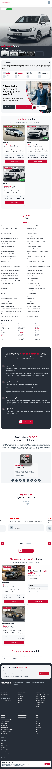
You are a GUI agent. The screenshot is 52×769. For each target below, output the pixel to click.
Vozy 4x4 (3, 715)
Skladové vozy (4, 723)
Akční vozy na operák (40, 696)
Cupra (37, 729)
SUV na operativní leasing (6, 729)
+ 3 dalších (40, 53)
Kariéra (20, 698)
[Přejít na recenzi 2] (21, 543)
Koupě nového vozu (40, 700)
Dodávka (8, 73)
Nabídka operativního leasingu (42, 694)
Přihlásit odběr (44, 673)
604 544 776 (4, 692)
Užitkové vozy (4, 725)
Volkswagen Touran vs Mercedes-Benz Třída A (13, 655)
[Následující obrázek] (24, 133)
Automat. (20, 332)
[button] (26, 62)
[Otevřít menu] (49, 2)
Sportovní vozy (4, 727)
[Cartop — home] (6, 3)
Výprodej (3, 717)
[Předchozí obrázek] (5, 133)
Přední (2, 335)
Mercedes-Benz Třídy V (6, 719)
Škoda (37, 719)
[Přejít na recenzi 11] (29, 543)
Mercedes (38, 725)
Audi (37, 715)
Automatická (21, 73)
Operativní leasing (40, 692)
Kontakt (20, 700)
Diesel (7, 77)
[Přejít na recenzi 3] (22, 543)
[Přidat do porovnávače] (24, 127)
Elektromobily (4, 745)
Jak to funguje (21, 692)
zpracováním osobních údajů (22, 676)
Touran (20, 325)
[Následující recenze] (49, 543)
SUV (2, 743)
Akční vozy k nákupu (40, 698)
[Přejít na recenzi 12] (30, 543)
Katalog (37, 706)
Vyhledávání (21, 696)
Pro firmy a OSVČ (22, 717)
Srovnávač (20, 694)
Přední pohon (21, 77)
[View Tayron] (14, 145)
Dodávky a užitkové (5, 749)
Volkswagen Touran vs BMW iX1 (10, 658)
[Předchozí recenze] (2, 543)
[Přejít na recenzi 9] (27, 543)
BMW (37, 717)
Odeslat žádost (38, 601)
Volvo (37, 721)
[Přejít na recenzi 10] (28, 543)
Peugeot (38, 723)
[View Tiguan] (38, 145)
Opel (37, 733)
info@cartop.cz (5, 694)
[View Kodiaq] (13, 585)
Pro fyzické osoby (22, 715)
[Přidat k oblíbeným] (21, 127)
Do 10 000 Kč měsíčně (6, 731)
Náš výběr (38, 704)
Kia (36, 731)
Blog (19, 702)
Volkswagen (4, 325)
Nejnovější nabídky (40, 702)
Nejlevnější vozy (4, 733)
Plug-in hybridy (4, 747)
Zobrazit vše (4, 737)
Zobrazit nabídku (14, 161)
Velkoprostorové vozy (6, 721)
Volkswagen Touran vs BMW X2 (34, 655)
